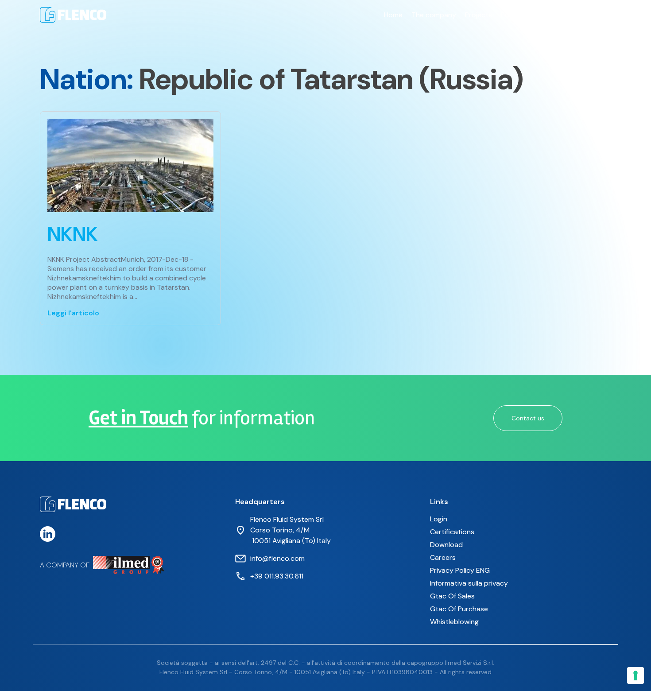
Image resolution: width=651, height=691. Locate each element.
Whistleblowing (454, 621)
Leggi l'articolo (73, 313)
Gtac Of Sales (452, 596)
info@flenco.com (277, 558)
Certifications (452, 531)
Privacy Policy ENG (460, 570)
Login (438, 519)
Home (393, 14)
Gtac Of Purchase (459, 608)
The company (433, 14)
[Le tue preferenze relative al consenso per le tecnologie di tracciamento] (635, 675)
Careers (553, 14)
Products (516, 14)
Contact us (592, 14)
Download (446, 544)
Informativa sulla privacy (469, 583)
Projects (478, 14)
